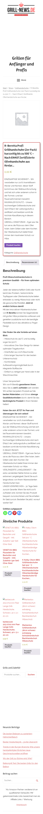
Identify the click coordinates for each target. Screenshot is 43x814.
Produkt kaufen (13, 245)
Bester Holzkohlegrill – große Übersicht (20, 742)
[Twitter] (10, 513)
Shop (11, 88)
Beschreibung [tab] (12, 262)
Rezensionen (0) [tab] (29, 262)
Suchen (31, 674)
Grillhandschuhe (22, 88)
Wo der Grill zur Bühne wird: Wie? (17, 758)
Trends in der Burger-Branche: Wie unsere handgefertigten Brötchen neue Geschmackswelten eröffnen (21, 750)
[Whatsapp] (5, 513)
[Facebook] (19, 513)
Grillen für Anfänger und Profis (21, 64)
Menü (23, 80)
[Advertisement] (21, 36)
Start (5, 88)
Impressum (21, 805)
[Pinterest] (14, 513)
